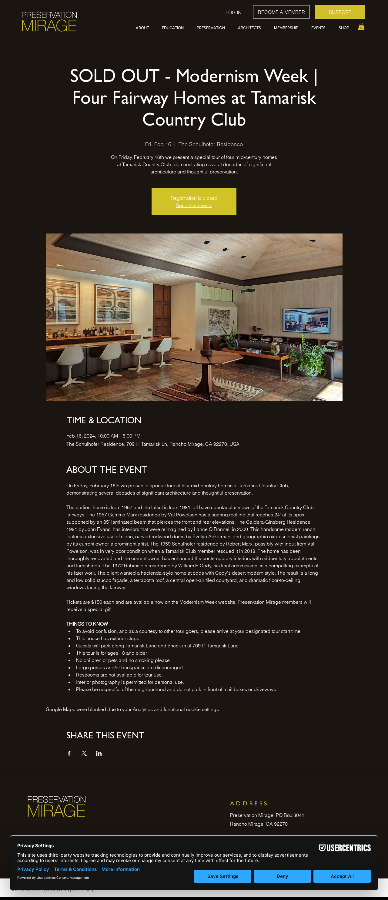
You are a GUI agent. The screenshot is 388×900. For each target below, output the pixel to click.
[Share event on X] (84, 753)
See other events (194, 205)
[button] (144, 27)
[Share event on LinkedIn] (99, 753)
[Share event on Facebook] (69, 753)
